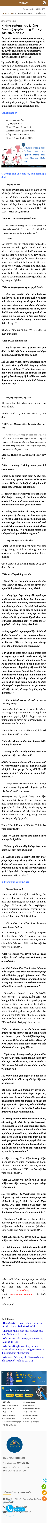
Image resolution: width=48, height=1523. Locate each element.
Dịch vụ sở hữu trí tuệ (10, 1405)
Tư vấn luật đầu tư (30, 1418)
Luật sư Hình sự (8, 1412)
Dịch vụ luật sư (29, 1402)
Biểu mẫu (6, 1402)
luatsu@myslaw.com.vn (22, 1294)
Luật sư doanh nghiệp (32, 1408)
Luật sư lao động (9, 1415)
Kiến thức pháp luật (31, 1415)
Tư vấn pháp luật (9, 1418)
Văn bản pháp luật (9, 1425)
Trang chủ (9, 13)
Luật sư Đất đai (8, 1408)
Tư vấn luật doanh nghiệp (12, 1422)
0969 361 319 (19, 1458)
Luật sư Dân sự (29, 1405)
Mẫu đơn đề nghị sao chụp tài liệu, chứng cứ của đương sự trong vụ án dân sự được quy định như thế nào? (23, 1349)
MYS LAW (23, 3)
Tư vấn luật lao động (31, 1422)
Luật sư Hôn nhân (30, 1412)
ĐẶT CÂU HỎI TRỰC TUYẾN (16, 1468)
